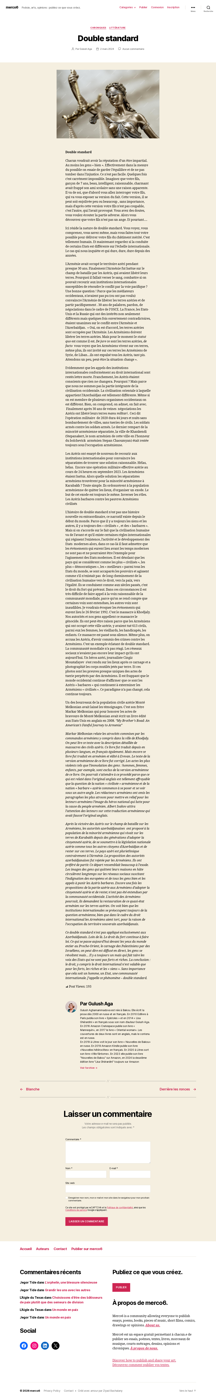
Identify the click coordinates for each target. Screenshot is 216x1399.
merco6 (12, 7)
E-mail (113, 1168)
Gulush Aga (86, 48)
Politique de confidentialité (120, 1207)
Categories (126, 7)
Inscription (173, 7)
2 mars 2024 (107, 48)
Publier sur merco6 (86, 1249)
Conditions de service (76, 1210)
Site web (70, 1182)
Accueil (26, 1249)
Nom (68, 1168)
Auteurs (42, 1249)
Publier (143, 7)
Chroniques (98, 27)
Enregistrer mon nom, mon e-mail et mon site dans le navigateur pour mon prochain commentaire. (108, 1199)
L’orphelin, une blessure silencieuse (71, 1282)
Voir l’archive (88, 1067)
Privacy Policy (52, 1390)
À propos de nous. (144, 1348)
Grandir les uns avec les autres (67, 1290)
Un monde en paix (65, 1310)
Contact (60, 1249)
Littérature (117, 27)
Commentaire (73, 1139)
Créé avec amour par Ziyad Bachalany (100, 1390)
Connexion (157, 7)
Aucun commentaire (133, 48)
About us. (152, 1325)
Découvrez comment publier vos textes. (140, 1365)
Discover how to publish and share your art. (144, 1360)
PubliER (121, 1287)
